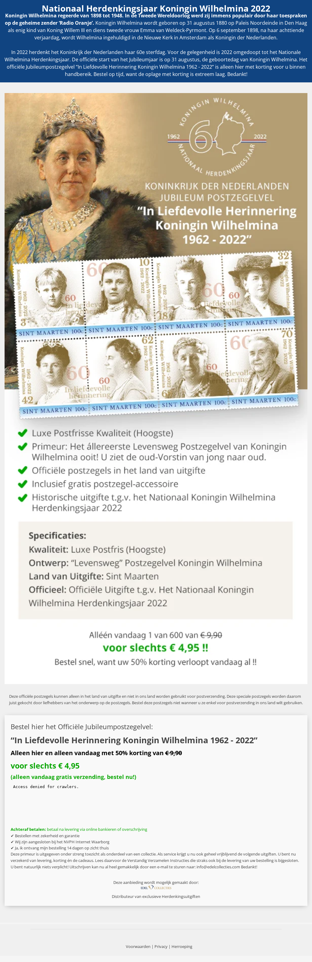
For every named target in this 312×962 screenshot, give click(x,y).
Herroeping (182, 946)
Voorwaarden (138, 946)
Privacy (161, 946)
